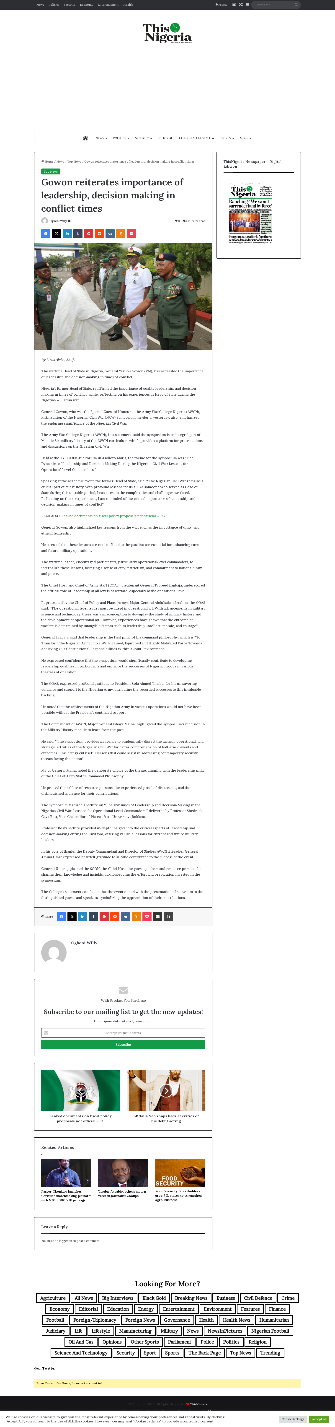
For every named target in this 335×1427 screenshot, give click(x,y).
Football (55, 1320)
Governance (177, 1320)
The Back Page (204, 1353)
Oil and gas (81, 1342)
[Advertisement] (167, 87)
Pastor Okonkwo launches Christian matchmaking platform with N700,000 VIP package (66, 1195)
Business (225, 1298)
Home (48, 161)
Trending (270, 1353)
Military (169, 1331)
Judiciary (55, 1331)
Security (69, 4)
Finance (277, 1309)
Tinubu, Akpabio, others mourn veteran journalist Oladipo (122, 1193)
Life (78, 1331)
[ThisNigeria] (167, 32)
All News (84, 1298)
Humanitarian (274, 1320)
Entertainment (108, 4)
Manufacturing (135, 1331)
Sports (225, 138)
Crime (288, 1298)
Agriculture (53, 1298)
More (244, 138)
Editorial (165, 138)
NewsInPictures (225, 1331)
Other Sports (145, 1342)
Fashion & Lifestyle (195, 138)
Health (128, 4)
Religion (258, 1342)
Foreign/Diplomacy (94, 1320)
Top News (74, 161)
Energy (146, 1309)
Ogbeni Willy (58, 221)
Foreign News (140, 1320)
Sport (150, 1353)
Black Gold (154, 1298)
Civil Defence (258, 1298)
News (40, 4)
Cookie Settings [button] (293, 1419)
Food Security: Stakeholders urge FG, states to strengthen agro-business (178, 1195)
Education (118, 1309)
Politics (54, 4)
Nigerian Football (270, 1331)
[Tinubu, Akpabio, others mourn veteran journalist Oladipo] (123, 1173)
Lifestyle (101, 1331)
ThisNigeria (198, 1404)
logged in (65, 1241)
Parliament (179, 1342)
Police (207, 1342)
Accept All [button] (319, 1419)
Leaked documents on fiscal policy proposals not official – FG (113, 516)
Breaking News (191, 1298)
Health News (236, 1320)
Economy (86, 4)
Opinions (112, 1342)
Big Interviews (117, 1298)
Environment (218, 1309)
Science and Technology (81, 1353)
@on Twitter (45, 1368)
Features (250, 1309)
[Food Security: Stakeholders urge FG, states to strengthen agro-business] (180, 1173)
